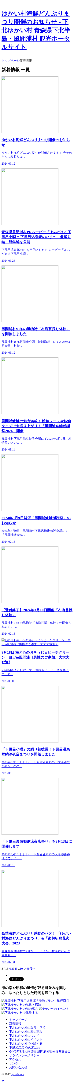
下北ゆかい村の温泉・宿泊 (27, 1027)
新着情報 (15, 1023)
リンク (13, 1063)
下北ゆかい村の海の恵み (26, 1031)
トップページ (18, 1019)
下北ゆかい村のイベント (26, 1039)
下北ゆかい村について (24, 1035)
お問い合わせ (18, 1067)
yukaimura (17, 1074)
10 (21, 968)
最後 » (31, 968)
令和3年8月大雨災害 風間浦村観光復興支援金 (40, 1051)
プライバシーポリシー (24, 1055)
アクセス (15, 1059)
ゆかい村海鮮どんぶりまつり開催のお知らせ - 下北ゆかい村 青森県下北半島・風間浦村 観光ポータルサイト (36, 30)
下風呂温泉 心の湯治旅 (24, 1047)
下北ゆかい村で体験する (26, 1043)
